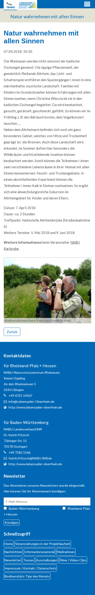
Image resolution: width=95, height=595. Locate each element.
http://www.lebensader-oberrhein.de (35, 407)
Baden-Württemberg (28, 508)
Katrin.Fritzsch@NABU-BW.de (30, 458)
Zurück (12, 332)
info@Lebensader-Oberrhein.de (31, 401)
